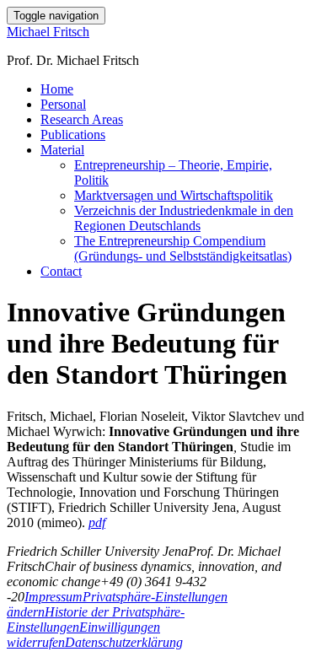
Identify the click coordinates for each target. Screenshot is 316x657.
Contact (61, 271)
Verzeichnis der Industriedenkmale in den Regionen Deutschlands (183, 218)
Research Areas (81, 119)
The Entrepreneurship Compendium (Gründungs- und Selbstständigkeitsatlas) (183, 248)
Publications (72, 134)
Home (56, 89)
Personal (63, 104)
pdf (96, 522)
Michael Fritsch (48, 31)
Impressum (53, 597)
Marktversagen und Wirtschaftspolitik (173, 195)
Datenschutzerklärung (124, 642)
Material (62, 150)
